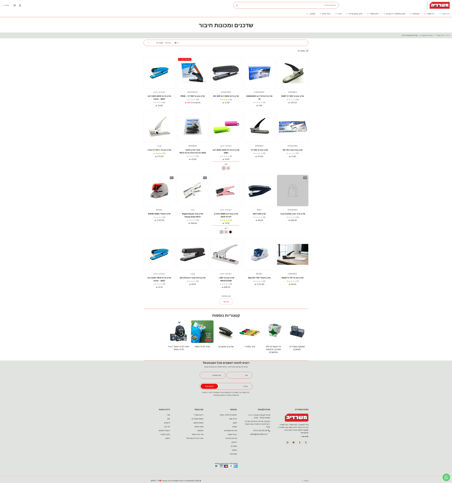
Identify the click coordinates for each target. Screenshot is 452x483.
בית (448, 35)
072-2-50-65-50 (260, 430)
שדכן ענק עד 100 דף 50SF (292, 96)
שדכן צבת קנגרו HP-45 (293, 150)
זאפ (168, 419)
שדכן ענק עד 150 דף (259, 150)
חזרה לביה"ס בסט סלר (194, 438)
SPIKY (153, 481)
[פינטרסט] (293, 442)
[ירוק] (228, 168)
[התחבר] (19, 5)
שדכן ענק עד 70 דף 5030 (293, 278)
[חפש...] (237, 5)
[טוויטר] (305, 442)
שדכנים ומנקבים (427, 35)
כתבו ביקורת (165, 434)
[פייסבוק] (299, 442)
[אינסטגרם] (287, 442)
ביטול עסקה (232, 434)
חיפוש (167, 438)
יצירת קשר (233, 419)
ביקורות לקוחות (164, 430)
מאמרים (234, 446)
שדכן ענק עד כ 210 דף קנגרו (159, 150)
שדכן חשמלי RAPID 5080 (159, 214)
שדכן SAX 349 (259, 214)
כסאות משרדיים (197, 419)
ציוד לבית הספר (197, 434)
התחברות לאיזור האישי (228, 415)
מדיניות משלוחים (230, 430)
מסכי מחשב (198, 427)
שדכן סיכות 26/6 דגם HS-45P (226, 96)
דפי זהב (167, 427)
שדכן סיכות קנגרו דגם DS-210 (193, 278)
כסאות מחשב (198, 423)
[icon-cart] (14, 5)
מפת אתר (233, 454)
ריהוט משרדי (198, 415)
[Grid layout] (175, 43)
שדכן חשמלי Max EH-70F (259, 278)
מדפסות (200, 430)
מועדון (234, 427)
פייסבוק (167, 423)
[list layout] (178, 43)
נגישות (234, 450)
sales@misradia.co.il (259, 434)
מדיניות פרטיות (231, 438)
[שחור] (230, 232)
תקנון (235, 423)
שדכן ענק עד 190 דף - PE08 (193, 96)
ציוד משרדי (440, 35)
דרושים (234, 442)
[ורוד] (223, 168)
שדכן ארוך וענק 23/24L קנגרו (292, 214)
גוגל (168, 415)
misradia (190, 481)
